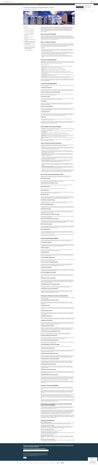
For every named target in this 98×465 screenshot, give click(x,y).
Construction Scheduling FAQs (28, 50)
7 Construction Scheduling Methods (29, 33)
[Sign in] (93, 1)
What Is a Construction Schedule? (28, 30)
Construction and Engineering (34, 4)
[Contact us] (94, 1)
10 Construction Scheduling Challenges (29, 41)
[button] (3, 1)
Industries (29, 4)
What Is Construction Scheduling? (29, 28)
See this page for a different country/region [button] (81, 9)
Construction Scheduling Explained (29, 31)
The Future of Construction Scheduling (29, 45)
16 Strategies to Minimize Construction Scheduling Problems (29, 43)
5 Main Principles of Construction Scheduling (28, 35)
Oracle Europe (25, 4)
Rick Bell (24, 9)
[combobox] (49, 2)
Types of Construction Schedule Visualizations (28, 37)
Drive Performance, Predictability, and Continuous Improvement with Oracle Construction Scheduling (29, 48)
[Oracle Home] (7, 1)
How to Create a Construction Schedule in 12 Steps (29, 40)
